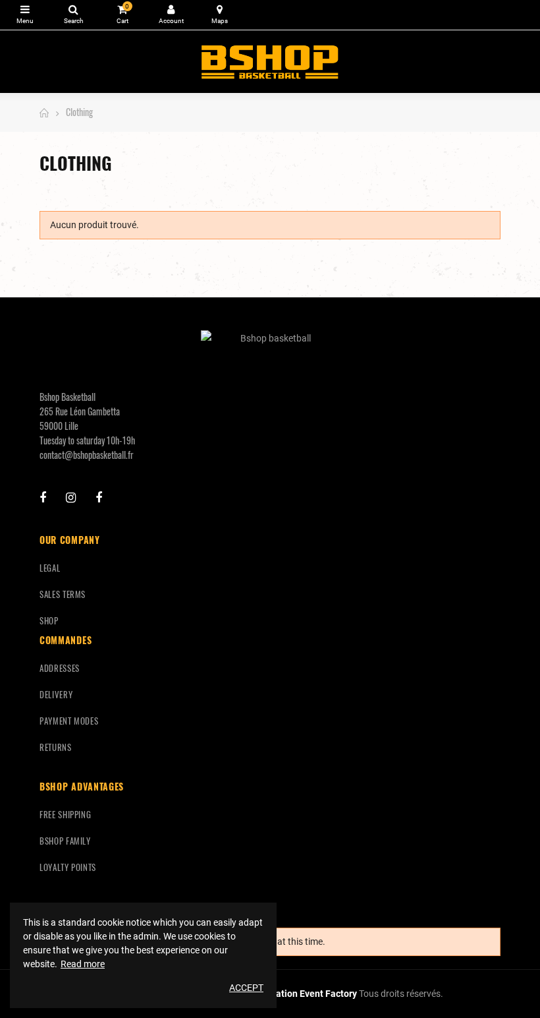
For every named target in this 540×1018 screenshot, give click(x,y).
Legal (50, 567)
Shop (49, 620)
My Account (171, 15)
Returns (56, 747)
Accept (246, 987)
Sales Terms (63, 594)
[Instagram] (71, 498)
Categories (24, 15)
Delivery (56, 694)
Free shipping (65, 814)
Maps (219, 15)
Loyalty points (68, 867)
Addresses (60, 667)
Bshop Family (65, 840)
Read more (83, 964)
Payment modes (69, 720)
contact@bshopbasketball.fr (87, 455)
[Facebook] (43, 498)
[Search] (73, 15)
